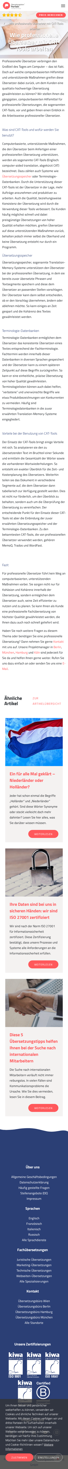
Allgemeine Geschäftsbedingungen (34, 1177)
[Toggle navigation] (63, 5)
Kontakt (58, 641)
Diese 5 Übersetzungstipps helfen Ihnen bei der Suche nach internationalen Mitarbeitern (34, 1047)
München (8, 652)
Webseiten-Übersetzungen (34, 1276)
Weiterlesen (43, 834)
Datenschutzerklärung (34, 1182)
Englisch (34, 1218)
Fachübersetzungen (32, 1250)
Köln (37, 652)
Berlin (57, 647)
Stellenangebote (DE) (34, 1193)
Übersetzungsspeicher (17, 176)
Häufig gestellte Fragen (34, 1187)
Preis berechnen (51, 15)
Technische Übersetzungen (34, 1270)
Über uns (33, 1167)
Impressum (34, 1198)
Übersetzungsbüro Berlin (34, 1306)
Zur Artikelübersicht (47, 701)
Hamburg (22, 652)
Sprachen (32, 1208)
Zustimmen (19, 1457)
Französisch (34, 1223)
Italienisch (34, 1229)
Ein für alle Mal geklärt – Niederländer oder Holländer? (32, 780)
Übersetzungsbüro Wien (34, 1301)
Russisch (34, 1234)
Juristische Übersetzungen (34, 1259)
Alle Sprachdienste (34, 1240)
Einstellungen (48, 1457)
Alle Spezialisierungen (34, 1281)
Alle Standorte (34, 1322)
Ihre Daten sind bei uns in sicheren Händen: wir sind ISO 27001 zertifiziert (33, 910)
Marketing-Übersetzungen (34, 1265)
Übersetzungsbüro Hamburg (34, 1312)
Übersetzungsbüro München (34, 1317)
